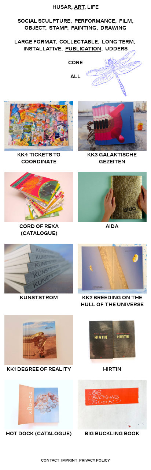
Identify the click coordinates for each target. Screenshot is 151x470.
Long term (118, 41)
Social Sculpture (44, 21)
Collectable (78, 41)
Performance (94, 21)
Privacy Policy (94, 460)
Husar (61, 7)
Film (125, 21)
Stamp (58, 27)
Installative (42, 48)
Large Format (34, 41)
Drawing (113, 27)
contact (50, 460)
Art (79, 7)
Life (93, 7)
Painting (83, 27)
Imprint (69, 460)
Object (35, 27)
